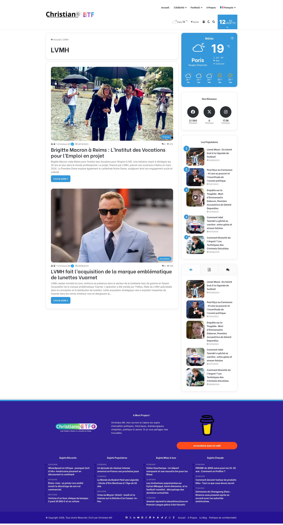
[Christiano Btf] (70, 15)
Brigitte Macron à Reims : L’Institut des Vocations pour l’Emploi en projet (108, 152)
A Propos (211, 7)
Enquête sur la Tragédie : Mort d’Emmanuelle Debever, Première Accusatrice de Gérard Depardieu (219, 199)
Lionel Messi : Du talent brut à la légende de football (219, 153)
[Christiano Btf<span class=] (52, 144)
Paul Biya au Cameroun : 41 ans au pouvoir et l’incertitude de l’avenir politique (219, 175)
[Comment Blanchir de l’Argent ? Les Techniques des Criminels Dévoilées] (195, 245)
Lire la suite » (60, 178)
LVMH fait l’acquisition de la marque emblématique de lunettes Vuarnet (111, 274)
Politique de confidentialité (222, 517)
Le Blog (203, 517)
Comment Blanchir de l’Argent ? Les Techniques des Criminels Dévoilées (219, 243)
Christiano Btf (105, 517)
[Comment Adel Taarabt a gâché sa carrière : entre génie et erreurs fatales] (195, 225)
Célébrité (179, 7)
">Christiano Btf (65, 144)
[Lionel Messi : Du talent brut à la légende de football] (195, 157)
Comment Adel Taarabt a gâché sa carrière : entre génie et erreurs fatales (219, 222)
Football (195, 7)
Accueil (165, 7)
